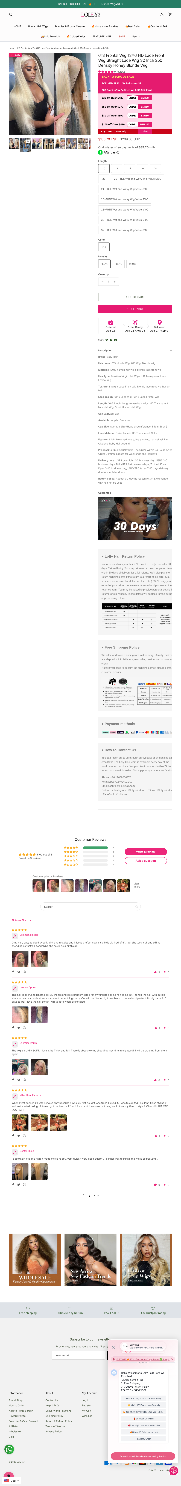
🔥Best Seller (132, 26)
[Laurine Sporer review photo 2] (39, 1014)
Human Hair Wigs (38, 26)
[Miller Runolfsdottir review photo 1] (20, 1122)
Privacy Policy (53, 1431)
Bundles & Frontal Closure (70, 26)
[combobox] (11, 1480)
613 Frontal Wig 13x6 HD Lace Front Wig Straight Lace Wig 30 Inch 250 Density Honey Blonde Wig (63, 48)
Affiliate (13, 1426)
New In (136, 36)
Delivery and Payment (58, 1410)
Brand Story (16, 1400)
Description (105, 350)
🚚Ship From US (50, 36)
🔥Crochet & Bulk (157, 26)
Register (86, 1405)
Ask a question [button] (146, 860)
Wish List (87, 1415)
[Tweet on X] (106, 340)
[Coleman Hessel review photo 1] (20, 959)
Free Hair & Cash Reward (23, 1421)
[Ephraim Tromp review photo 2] (39, 1067)
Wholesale (15, 1431)
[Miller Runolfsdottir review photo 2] (39, 1122)
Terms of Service (55, 1426)
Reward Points (17, 1415)
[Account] (161, 14)
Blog (11, 1436)
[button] (106, 71)
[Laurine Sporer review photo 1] (20, 1014)
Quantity (103, 274)
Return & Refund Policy (58, 1421)
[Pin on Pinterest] (115, 340)
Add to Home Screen (21, 1410)
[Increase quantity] (115, 282)
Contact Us (51, 1400)
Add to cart (135, 296)
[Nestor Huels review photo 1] (20, 1171)
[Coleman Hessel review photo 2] (39, 959)
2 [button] (89, 1195)
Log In (85, 1400)
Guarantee (104, 492)
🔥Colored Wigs (76, 36)
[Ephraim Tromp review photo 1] (20, 1067)
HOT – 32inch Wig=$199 (107, 4)
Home (11, 48)
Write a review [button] (146, 852)
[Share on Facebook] (111, 340)
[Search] (11, 14)
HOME (17, 26)
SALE (122, 36)
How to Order (16, 1405)
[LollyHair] (90, 15)
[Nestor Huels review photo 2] (39, 1171)
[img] (19, 929)
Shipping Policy (54, 1415)
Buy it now (135, 308)
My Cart (86, 1410)
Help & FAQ (52, 1405)
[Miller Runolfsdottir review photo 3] (58, 1122)
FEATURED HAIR (102, 36)
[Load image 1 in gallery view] (49, 94)
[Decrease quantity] (101, 282)
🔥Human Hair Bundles (105, 26)
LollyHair (21, 1462)
